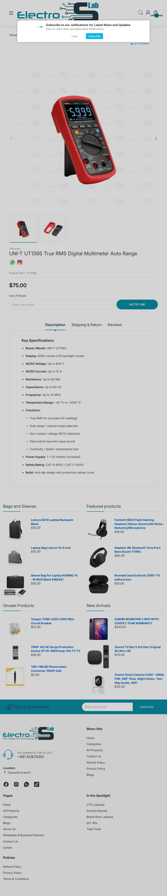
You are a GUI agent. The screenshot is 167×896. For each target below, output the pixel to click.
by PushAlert (141, 43)
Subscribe (94, 36)
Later (75, 36)
